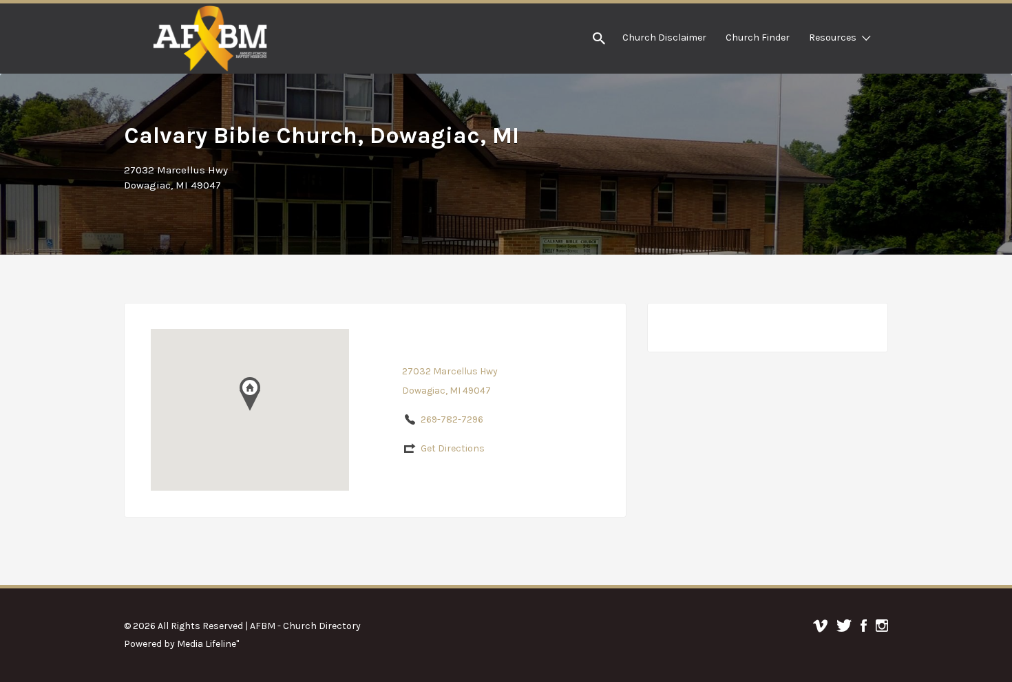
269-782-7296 (452, 419)
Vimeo (820, 625)
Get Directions (453, 448)
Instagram (882, 625)
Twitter (844, 625)
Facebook (864, 625)
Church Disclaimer (664, 37)
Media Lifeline (206, 644)
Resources (832, 37)
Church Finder (758, 37)
